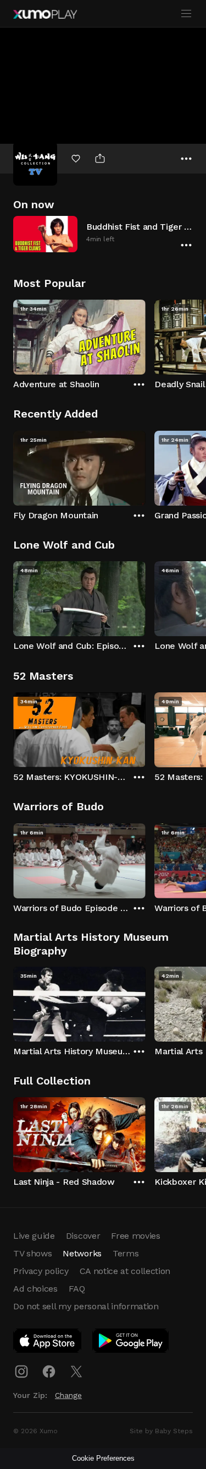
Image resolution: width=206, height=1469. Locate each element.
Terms (125, 1253)
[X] (76, 1371)
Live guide (34, 1236)
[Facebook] (49, 1371)
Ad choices (35, 1288)
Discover (83, 1236)
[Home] (45, 14)
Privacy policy (41, 1271)
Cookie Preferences (103, 1458)
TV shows (32, 1253)
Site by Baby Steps (161, 1431)
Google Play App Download (131, 1343)
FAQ (77, 1288)
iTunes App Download (47, 1343)
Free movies (135, 1236)
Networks (82, 1253)
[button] (103, 234)
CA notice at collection (125, 1271)
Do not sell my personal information (86, 1306)
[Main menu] (186, 13)
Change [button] (68, 1395)
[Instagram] (21, 1371)
